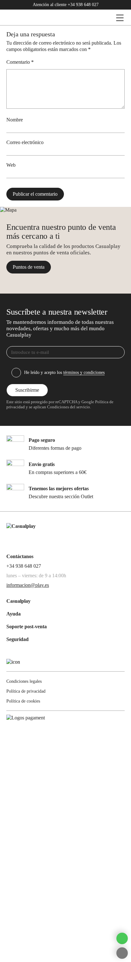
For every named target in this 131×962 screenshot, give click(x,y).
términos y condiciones (84, 372)
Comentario (20, 62)
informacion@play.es (27, 585)
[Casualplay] (46, 18)
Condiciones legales (24, 681)
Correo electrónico (25, 142)
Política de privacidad (25, 691)
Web (11, 165)
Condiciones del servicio (68, 407)
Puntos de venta (29, 267)
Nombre (14, 119)
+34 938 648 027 (83, 4)
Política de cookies (23, 701)
